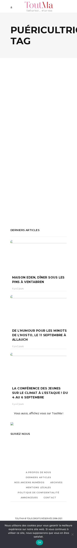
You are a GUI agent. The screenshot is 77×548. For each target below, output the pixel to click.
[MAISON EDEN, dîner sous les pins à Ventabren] (38, 255)
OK (39, 542)
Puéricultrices (55, 202)
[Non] (72, 534)
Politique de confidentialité (38, 492)
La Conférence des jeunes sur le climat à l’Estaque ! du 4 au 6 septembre (40, 393)
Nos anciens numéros (29, 482)
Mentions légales (38, 487)
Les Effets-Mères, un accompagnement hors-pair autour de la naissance (38, 130)
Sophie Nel (19, 145)
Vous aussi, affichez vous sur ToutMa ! (38, 413)
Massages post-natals (24, 197)
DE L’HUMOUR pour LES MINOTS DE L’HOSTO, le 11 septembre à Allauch (39, 335)
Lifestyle (21, 113)
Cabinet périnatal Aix (37, 187)
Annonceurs (29, 497)
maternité (47, 197)
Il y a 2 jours (18, 288)
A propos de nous (38, 472)
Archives (56, 482)
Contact (50, 497)
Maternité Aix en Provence (27, 202)
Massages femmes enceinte (38, 192)
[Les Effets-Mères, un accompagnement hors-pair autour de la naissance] (38, 92)
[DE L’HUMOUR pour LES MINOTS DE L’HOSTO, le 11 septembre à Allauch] (38, 309)
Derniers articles (38, 477)
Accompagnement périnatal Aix (30, 182)
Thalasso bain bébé (23, 207)
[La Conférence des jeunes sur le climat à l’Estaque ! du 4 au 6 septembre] (38, 367)
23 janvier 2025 (37, 145)
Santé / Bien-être (41, 113)
